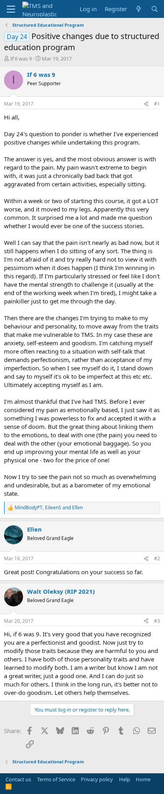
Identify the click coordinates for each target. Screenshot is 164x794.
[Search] (154, 9)
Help (124, 779)
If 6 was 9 (21, 58)
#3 (157, 621)
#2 (157, 558)
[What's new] (138, 9)
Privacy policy (97, 779)
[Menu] (11, 9)
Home (143, 779)
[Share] (146, 104)
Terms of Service (56, 779)
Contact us (18, 779)
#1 (157, 103)
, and (49, 508)
